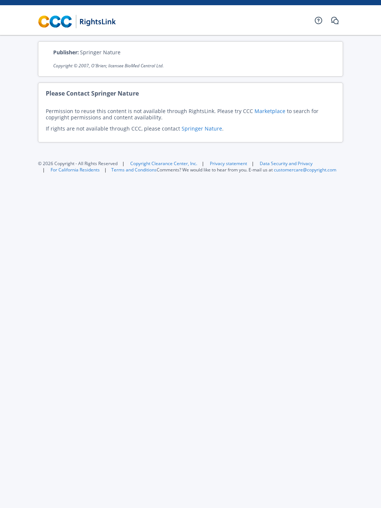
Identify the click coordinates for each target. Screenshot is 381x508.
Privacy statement (228, 163)
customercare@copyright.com (305, 170)
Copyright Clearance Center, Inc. (163, 163)
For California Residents (75, 170)
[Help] (318, 20)
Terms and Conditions (134, 170)
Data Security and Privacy (286, 163)
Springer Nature (202, 128)
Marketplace (269, 111)
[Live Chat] (335, 20)
